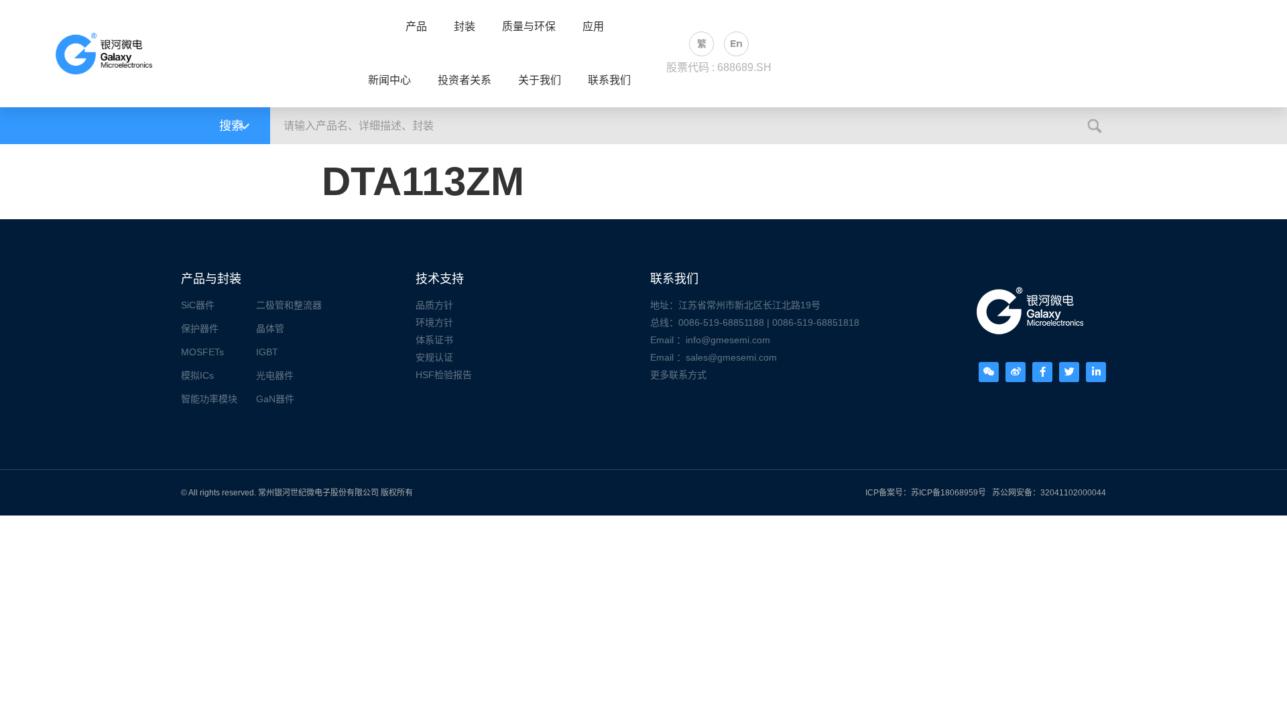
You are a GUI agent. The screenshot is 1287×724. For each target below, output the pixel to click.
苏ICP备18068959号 (948, 492)
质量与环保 (529, 27)
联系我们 (609, 80)
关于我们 (539, 80)
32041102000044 (1073, 492)
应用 (593, 27)
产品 (416, 27)
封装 (464, 27)
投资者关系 (464, 80)
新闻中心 (389, 80)
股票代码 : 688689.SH (719, 67)
